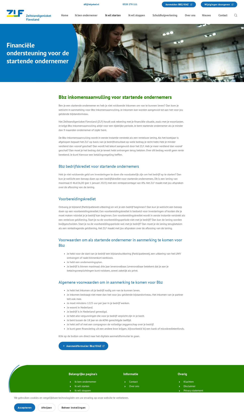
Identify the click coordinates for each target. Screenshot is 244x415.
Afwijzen (46, 407)
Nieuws (206, 15)
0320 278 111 (130, 4)
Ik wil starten (113, 15)
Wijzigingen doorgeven (220, 4)
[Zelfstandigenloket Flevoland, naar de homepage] (29, 15)
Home (64, 15)
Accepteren (25, 407)
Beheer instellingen (74, 407)
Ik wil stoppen (136, 15)
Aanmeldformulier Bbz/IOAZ (87, 347)
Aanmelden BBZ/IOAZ (180, 4)
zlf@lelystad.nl (91, 4)
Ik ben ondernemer (86, 15)
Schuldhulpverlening (165, 15)
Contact (222, 15)
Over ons (190, 15)
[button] (235, 15)
